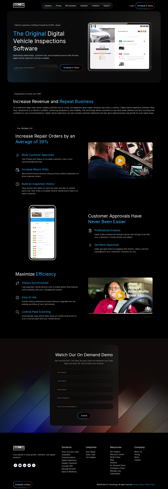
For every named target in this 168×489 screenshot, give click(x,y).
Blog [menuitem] (112, 460)
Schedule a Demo (22, 484)
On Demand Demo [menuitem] (118, 465)
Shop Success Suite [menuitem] (52, 11)
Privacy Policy (138, 484)
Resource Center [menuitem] (109, 11)
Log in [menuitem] (132, 6)
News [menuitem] (136, 457)
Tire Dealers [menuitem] (91, 457)
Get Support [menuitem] (115, 452)
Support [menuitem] (107, 6)
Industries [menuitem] (84, 6)
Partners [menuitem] (113, 462)
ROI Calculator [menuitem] (70, 6)
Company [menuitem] (95, 6)
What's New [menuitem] (115, 457)
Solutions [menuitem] (48, 6)
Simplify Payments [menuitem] (69, 463)
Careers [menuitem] (137, 460)
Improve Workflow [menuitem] (69, 472)
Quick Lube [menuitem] (90, 454)
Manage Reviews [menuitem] (69, 469)
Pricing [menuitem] (58, 6)
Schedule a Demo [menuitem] (117, 468)
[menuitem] (145, 6)
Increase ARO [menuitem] (67, 466)
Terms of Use (149, 484)
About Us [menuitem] (96, 11)
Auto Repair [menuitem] (85, 11)
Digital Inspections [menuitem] (69, 460)
